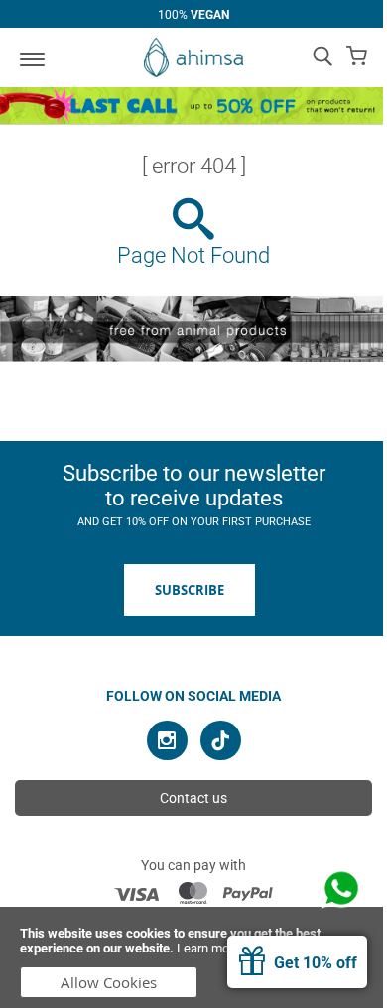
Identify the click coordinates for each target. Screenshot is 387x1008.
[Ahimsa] (193, 57)
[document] (193, 957)
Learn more (208, 948)
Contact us (193, 798)
